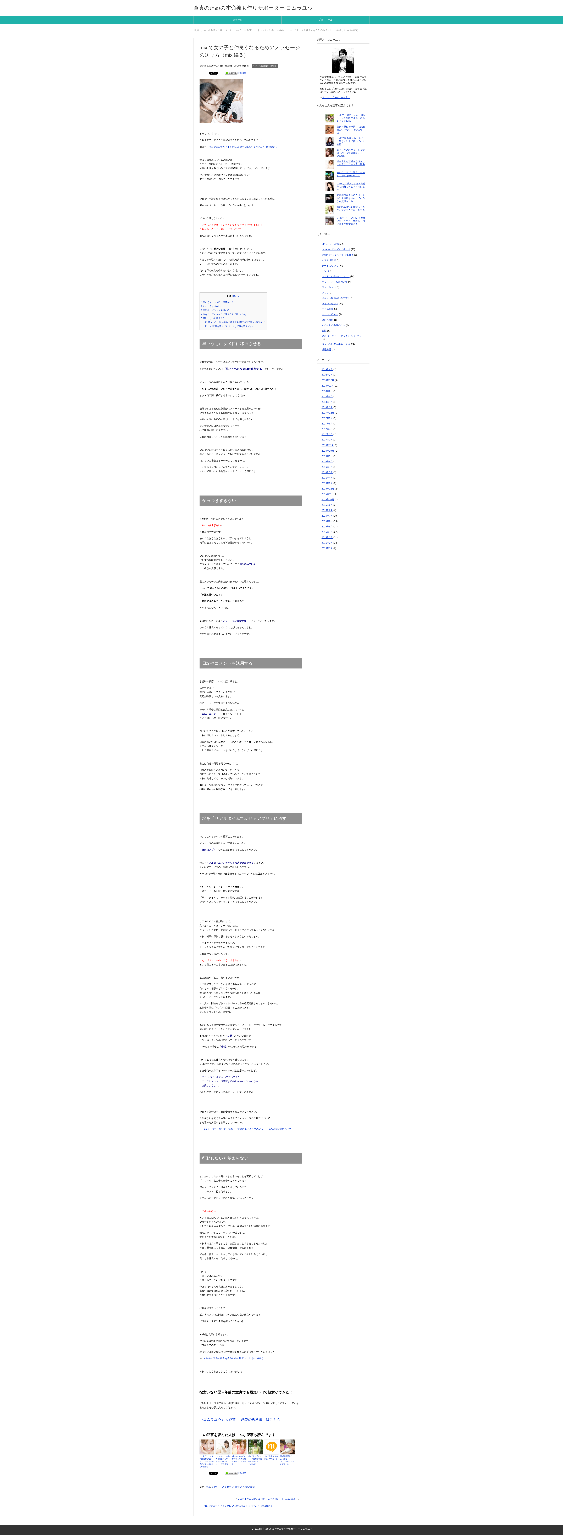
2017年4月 (327, 429)
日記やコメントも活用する (215, 310)
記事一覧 (237, 19)
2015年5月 (327, 526)
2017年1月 (327, 440)
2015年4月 (327, 532)
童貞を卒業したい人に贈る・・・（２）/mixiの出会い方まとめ (287, 1460)
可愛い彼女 (249, 1486)
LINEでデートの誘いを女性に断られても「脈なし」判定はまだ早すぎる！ (351, 221)
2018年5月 (327, 396)
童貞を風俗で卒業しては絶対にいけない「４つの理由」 (351, 129)
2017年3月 (327, 434)
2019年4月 (327, 369)
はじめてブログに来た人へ (336, 97)
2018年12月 (328, 380)
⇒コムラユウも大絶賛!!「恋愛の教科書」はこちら (240, 1419)
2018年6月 (327, 391)
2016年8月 (327, 461)
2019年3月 (327, 375)
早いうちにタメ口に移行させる (217, 302)
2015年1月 (327, 548)
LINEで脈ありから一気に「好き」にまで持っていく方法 (351, 141)
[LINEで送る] (231, 73)
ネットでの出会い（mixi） (265, 66)
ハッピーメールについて (335, 282)
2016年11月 (328, 445)
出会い (238, 1486)
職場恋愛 (326, 349)
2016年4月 (327, 478)
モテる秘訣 (328, 309)
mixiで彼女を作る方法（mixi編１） (271, 1457)
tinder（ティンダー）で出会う (337, 255)
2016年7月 (327, 467)
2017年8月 (327, 423)
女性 (324, 330)
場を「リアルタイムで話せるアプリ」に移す (224, 314)
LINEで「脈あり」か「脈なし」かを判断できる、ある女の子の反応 (351, 118)
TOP (224, 30)
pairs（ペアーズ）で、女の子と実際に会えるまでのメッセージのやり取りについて (247, 1129)
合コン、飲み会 (330, 314)
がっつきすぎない (211, 306)
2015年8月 (327, 510)
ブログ (325, 292)
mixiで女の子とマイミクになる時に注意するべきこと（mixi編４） (243, 146)
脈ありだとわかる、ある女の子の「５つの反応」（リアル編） (351, 153)
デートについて (330, 265)
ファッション (329, 287)
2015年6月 (327, 521)
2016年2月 (327, 483)
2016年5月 (327, 472)
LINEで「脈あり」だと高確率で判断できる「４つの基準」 (351, 186)
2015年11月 (328, 494)
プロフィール (325, 19)
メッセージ (228, 1486)
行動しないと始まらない (214, 318)
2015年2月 (327, 543)
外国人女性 (328, 320)
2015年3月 (327, 537)
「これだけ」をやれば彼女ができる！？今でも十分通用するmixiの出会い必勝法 (207, 1461)
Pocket (242, 73)
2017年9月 (327, 418)
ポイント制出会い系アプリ (336, 298)
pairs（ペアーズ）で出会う (336, 249)
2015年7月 (327, 516)
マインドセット (330, 303)
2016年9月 (327, 456)
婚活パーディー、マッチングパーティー (343, 336)
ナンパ (325, 271)
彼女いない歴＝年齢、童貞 (336, 344)
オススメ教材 (329, 260)
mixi (208, 1486)
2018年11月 (328, 385)
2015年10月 (328, 499)
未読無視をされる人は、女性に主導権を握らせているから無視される (351, 198)
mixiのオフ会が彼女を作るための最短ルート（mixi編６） (234, 1358)
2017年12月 (328, 413)
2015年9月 (327, 505)
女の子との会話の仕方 (333, 325)
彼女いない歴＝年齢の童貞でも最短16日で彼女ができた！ (235, 322)
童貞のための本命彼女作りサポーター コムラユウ (253, 8)
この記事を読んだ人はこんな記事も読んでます (229, 326)
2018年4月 (327, 402)
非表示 (236, 296)
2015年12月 (328, 488)
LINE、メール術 (330, 244)
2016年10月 (328, 451)
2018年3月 (327, 407)
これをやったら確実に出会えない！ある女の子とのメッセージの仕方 (223, 1460)
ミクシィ (216, 1486)
